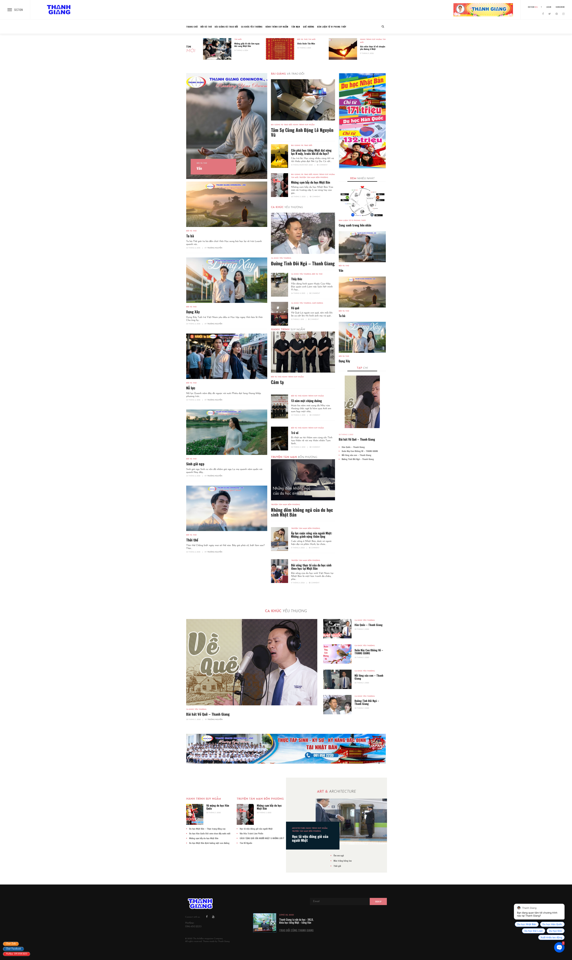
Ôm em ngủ (339, 855)
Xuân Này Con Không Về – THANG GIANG (360, 451)
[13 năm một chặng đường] (279, 406)
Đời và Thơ (302, 39)
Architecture (298, 828)
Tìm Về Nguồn (246, 842)
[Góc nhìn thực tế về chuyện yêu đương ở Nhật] (343, 49)
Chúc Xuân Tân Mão (306, 43)
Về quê (295, 308)
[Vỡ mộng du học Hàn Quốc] (194, 814)
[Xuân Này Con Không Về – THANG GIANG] (337, 654)
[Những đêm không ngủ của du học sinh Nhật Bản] (303, 479)
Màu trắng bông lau (343, 860)
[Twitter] (549, 14)
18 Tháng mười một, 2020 (302, 165)
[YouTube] (213, 917)
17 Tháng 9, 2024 (298, 548)
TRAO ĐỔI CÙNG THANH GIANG (296, 930)
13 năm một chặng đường (306, 400)
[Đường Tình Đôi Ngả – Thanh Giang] (303, 233)
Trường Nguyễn (214, 248)
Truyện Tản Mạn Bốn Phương (313, 177)
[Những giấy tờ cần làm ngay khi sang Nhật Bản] (217, 49)
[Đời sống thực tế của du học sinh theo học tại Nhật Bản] (279, 571)
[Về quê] (279, 314)
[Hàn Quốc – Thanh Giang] (337, 628)
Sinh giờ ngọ (195, 463)
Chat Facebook (13, 949)
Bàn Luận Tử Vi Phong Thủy (352, 220)
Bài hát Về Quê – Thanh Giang (357, 439)
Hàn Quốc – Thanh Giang (353, 447)
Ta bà (190, 235)
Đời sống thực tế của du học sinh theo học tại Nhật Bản (311, 567)
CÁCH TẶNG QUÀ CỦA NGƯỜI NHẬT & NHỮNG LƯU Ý (262, 838)
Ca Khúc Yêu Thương (281, 258)
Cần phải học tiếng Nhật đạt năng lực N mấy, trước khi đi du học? (311, 152)
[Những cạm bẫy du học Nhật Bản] (279, 185)
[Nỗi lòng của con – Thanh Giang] (337, 679)
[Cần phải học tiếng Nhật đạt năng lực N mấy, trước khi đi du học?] (279, 156)
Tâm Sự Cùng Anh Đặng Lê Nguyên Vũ (302, 132)
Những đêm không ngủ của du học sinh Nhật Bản (302, 512)
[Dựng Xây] (226, 280)
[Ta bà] (226, 204)
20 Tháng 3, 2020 (298, 197)
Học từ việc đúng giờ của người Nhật (256, 828)
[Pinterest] (556, 14)
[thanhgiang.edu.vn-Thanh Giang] (60, 9)
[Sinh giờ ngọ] (226, 432)
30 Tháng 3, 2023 (298, 415)
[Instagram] (563, 14)
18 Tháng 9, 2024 (241, 50)
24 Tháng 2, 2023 (298, 293)
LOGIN (548, 7)
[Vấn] (226, 126)
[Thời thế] (226, 508)
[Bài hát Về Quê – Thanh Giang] (362, 402)
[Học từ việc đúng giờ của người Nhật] (351, 821)
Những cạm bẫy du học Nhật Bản (310, 182)
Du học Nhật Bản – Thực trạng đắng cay (207, 828)
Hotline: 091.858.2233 (16, 954)
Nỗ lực (190, 387)
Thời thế (192, 539)
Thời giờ (337, 865)
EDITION (533, 7)
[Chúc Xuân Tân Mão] (280, 49)
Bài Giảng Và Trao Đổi (281, 125)
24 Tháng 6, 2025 (193, 248)
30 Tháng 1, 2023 (304, 48)
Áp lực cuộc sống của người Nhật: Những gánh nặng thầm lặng (311, 535)
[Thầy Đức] (279, 285)
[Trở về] (279, 438)
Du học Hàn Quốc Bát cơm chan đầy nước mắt (209, 833)
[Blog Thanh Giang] (483, 9)
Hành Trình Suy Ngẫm (371, 39)
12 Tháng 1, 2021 (297, 319)
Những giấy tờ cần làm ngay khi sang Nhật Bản (246, 45)
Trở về (294, 432)
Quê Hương (317, 303)
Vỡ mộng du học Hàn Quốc (217, 806)
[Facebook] (543, 14)
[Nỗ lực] (226, 356)
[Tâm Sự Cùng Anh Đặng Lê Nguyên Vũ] (303, 99)
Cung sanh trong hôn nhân (355, 225)
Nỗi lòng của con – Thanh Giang (356, 455)
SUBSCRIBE (560, 7)
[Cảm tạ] (303, 352)
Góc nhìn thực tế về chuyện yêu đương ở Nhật (372, 47)
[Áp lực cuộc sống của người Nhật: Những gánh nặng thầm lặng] (279, 539)
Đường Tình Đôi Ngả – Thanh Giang (303, 263)
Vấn (199, 168)
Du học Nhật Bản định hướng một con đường (209, 842)
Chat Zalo (11, 944)
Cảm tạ (277, 382)
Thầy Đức (296, 279)
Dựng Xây (193, 311)
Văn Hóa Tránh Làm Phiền (251, 833)
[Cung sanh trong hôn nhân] (362, 201)
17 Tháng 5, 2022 (367, 53)
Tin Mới (238, 39)
